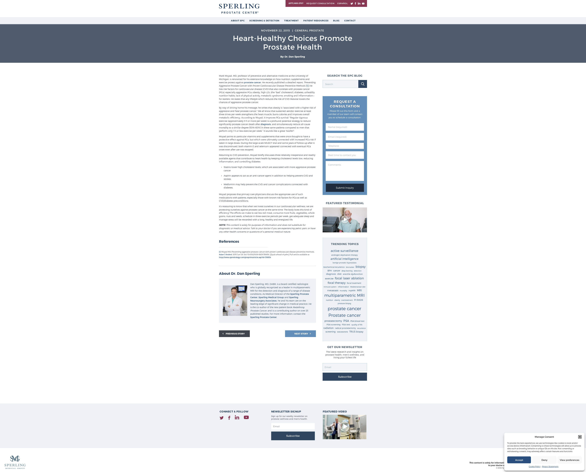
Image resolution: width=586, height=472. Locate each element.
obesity (337, 300)
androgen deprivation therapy (344, 255)
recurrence (361, 328)
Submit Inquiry (345, 187)
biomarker (350, 267)
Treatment (291, 20)
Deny (544, 460)
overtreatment (347, 300)
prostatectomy (333, 320)
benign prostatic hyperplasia (344, 263)
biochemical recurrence (334, 267)
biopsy (360, 266)
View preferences (569, 460)
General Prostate (309, 30)
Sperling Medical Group (271, 297)
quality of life (356, 324)
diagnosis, (266, 124)
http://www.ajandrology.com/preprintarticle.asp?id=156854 (245, 257)
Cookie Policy (534, 466)
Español (342, 3)
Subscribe (345, 376)
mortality (343, 291)
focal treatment (354, 283)
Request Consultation (320, 3)
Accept (519, 460)
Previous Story (235, 333)
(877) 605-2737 (296, 3)
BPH (329, 270)
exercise (329, 278)
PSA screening (333, 324)
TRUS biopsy (356, 331)
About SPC (238, 20)
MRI (359, 290)
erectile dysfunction (353, 274)
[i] (307, 85)
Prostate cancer (344, 315)
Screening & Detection (264, 20)
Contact (350, 20)
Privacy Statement (550, 466)
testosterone (342, 332)
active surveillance (344, 250)
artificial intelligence (344, 258)
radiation (328, 328)
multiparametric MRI (344, 295)
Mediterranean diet (357, 287)
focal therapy (336, 282)
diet (339, 274)
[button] (579, 436)
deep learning (347, 271)
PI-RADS (358, 300)
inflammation (343, 287)
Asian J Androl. (225, 254)
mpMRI (352, 290)
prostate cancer (344, 308)
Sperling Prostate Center (263, 317)
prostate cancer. (252, 82)
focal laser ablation (349, 278)
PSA (346, 320)
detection (358, 271)
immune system (330, 287)
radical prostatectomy (345, 328)
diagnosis (331, 274)
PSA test (346, 324)
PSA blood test (357, 321)
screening (331, 331)
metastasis (332, 290)
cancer (336, 270)
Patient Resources (315, 20)
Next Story (301, 333)
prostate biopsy (344, 303)
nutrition (329, 300)
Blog (336, 20)
